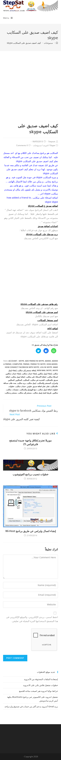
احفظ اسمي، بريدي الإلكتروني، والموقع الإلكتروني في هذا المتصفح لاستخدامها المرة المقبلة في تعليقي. (32, 619)
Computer (17, 364)
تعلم (47, 386)
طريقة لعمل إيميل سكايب (42, 393)
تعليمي (29, 386)
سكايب (8, 389)
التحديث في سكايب (37, 380)
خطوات (11, 386)
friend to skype (38, 364)
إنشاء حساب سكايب (29, 373)
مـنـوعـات (37, 145)
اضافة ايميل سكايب (18, 377)
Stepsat (51, 141)
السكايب (26, 380)
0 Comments (22, 145)
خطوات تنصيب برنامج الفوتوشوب (30, 474)
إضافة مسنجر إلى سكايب (26, 370)
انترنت (45, 145)
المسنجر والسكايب (44, 383)
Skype (52, 145)
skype (55, 370)
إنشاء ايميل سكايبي (45, 373)
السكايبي (18, 380)
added (48, 361)
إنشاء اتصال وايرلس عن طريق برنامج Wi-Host (30, 531)
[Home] (57, 42)
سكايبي (55, 393)
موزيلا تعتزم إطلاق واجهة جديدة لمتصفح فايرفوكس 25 (30, 442)
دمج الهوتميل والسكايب (28, 389)
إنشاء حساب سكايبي (13, 373)
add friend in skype (34, 361)
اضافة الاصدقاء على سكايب (36, 377)
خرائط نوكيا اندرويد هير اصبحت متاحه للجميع (38, 691)
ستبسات (15, 389)
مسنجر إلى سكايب (25, 393)
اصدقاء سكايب (52, 377)
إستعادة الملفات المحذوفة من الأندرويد (41, 679)
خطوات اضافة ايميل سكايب (48, 389)
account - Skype (16, 361)
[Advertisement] (30, 91)
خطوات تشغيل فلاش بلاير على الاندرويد (40, 685)
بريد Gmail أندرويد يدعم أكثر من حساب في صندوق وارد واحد (31, 706)
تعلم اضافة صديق (39, 386)
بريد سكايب (21, 383)
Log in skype (46, 367)
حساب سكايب (20, 386)
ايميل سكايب (31, 383)
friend (26, 364)
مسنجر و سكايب (11, 393)
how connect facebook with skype (22, 367)
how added (52, 364)
